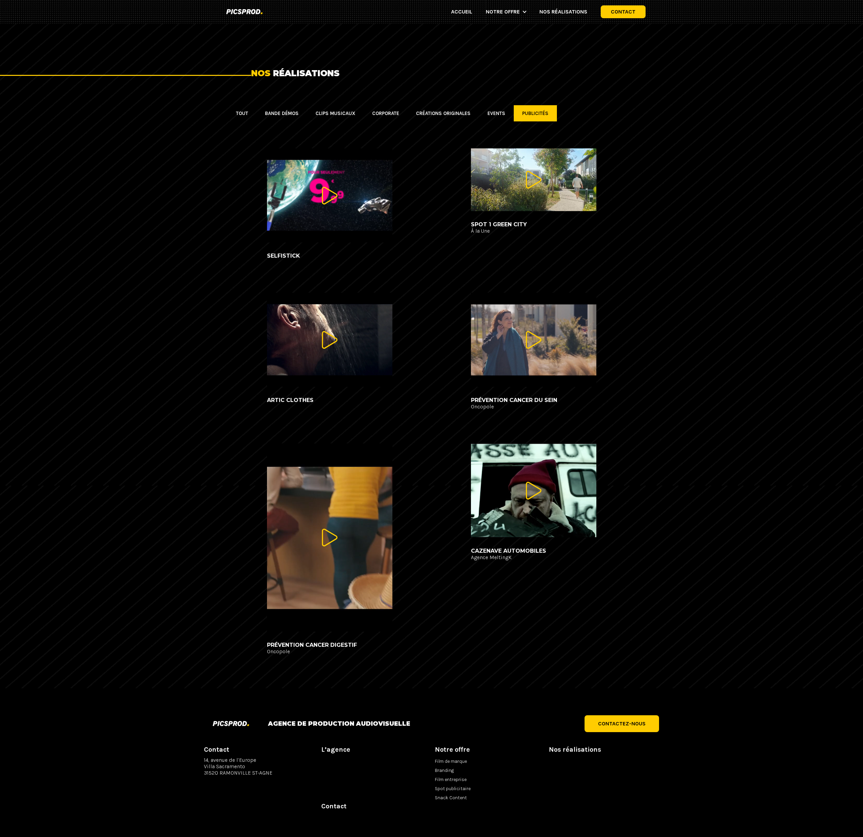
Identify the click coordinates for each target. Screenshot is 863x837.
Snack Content (451, 798)
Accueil (461, 11)
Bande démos (282, 113)
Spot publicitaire (453, 788)
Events (496, 113)
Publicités (535, 113)
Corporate (385, 113)
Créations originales (443, 113)
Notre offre (503, 11)
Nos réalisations (563, 11)
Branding (444, 770)
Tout (242, 113)
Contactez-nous (622, 723)
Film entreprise (451, 779)
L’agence (335, 749)
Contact (623, 11)
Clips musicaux (335, 113)
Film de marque (451, 761)
